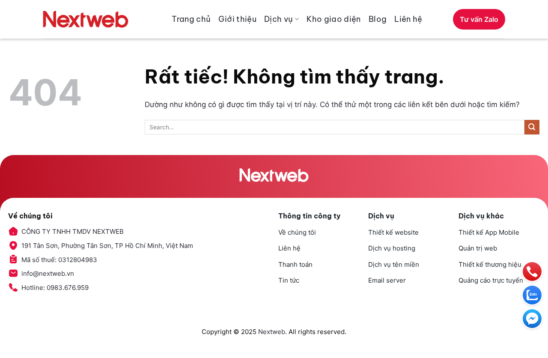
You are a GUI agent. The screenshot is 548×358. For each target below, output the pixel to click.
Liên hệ (408, 19)
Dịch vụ (278, 19)
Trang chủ (191, 19)
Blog (378, 19)
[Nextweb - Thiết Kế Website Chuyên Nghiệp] (85, 19)
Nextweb (271, 332)
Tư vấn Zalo (479, 19)
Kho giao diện (334, 19)
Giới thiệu (237, 19)
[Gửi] (531, 127)
